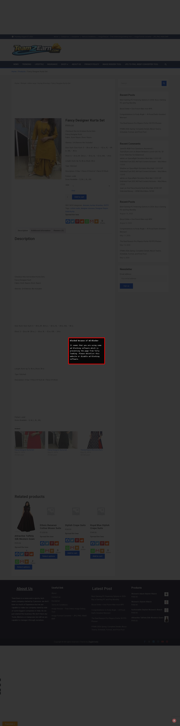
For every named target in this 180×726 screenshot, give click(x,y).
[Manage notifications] (174, 721)
